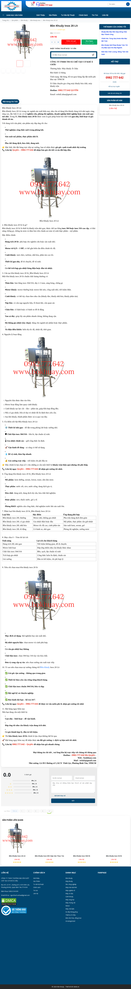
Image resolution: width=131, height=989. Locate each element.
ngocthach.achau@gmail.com (20, 895)
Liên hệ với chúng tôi (115, 93)
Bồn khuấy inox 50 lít (82, 856)
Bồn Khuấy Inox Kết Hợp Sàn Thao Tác (17, 856)
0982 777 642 (115, 77)
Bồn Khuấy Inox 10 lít (114, 856)
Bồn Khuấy (45, 667)
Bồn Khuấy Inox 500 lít (49, 856)
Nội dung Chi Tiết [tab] (10, 101)
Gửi (73, 801)
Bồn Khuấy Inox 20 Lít (116, 105)
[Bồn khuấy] (11, 6)
